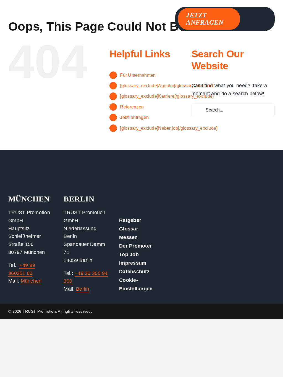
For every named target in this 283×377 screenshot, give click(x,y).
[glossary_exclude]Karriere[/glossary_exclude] (167, 96)
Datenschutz (134, 271)
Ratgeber (130, 220)
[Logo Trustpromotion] (49, 16)
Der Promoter (135, 246)
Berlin (82, 289)
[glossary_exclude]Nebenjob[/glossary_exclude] (168, 128)
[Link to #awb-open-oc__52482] (263, 17)
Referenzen (132, 107)
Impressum (132, 263)
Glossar (128, 229)
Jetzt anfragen (134, 117)
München (31, 281)
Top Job (129, 254)
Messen (128, 237)
